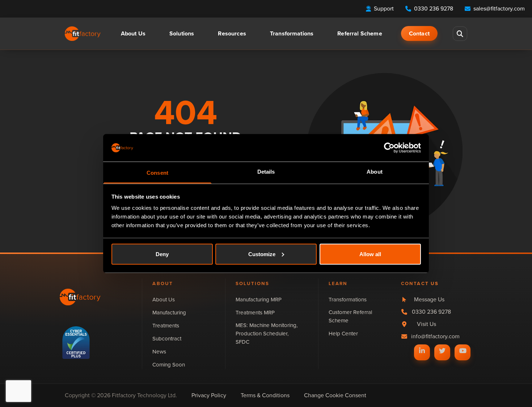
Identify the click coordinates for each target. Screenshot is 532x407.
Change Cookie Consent (335, 395)
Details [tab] (266, 172)
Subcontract (166, 339)
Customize (261, 254)
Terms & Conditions (265, 395)
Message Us (429, 299)
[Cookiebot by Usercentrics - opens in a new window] (389, 147)
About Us (163, 300)
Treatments (165, 326)
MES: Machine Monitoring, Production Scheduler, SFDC (267, 333)
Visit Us (426, 324)
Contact (419, 33)
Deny (162, 254)
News (159, 352)
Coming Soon (168, 365)
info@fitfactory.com (435, 336)
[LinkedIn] (422, 351)
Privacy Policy (208, 395)
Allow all (370, 254)
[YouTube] (462, 351)
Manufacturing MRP (259, 300)
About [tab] (375, 172)
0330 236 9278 (431, 312)
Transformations (291, 33)
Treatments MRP (255, 313)
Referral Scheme (359, 33)
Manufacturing (169, 313)
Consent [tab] (157, 173)
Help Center (343, 334)
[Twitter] (442, 351)
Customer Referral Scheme (350, 316)
